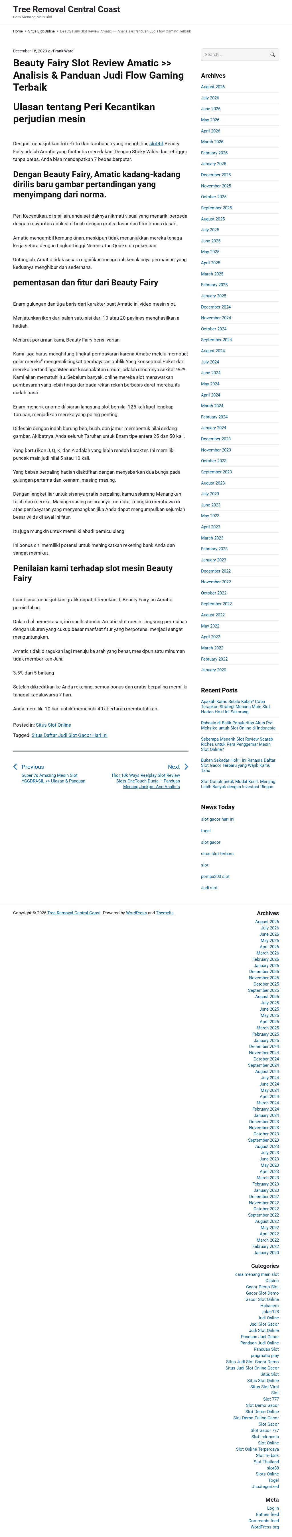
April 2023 (210, 527)
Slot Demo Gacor (262, 1405)
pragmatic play (265, 1355)
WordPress (136, 912)
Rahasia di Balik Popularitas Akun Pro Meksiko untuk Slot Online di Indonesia (238, 725)
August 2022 (213, 615)
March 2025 (212, 274)
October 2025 (213, 196)
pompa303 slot (215, 876)
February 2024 (214, 417)
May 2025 (210, 251)
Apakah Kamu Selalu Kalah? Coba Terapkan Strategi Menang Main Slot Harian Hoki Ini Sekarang (235, 706)
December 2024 (216, 307)
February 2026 (214, 153)
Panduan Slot (266, 1349)
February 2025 (214, 284)
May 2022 (210, 626)
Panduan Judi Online (259, 1343)
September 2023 (216, 472)
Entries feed (267, 1514)
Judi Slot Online (264, 1330)
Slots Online (267, 1474)
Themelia (165, 912)
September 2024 (216, 339)
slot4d (156, 143)
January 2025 (213, 296)
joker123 (270, 1311)
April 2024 (210, 395)
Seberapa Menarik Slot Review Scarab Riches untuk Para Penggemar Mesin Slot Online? (237, 744)
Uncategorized (265, 1486)
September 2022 (216, 603)
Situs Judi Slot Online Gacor (252, 1368)
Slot (275, 1392)
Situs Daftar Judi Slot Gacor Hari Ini (70, 735)
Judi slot (209, 887)
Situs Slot (269, 1374)
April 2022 (210, 636)
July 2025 (210, 229)
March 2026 (212, 141)
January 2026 (213, 163)
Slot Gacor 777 (265, 1430)
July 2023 (210, 493)
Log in (273, 1508)
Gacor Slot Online (262, 1299)
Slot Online (268, 1443)
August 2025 (213, 219)
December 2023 (216, 439)
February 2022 (214, 659)
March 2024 (212, 405)
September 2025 (216, 207)
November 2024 (216, 317)
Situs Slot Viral (264, 1386)
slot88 (273, 1468)
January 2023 (213, 560)
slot (204, 865)
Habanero (269, 1305)
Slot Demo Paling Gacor (256, 1418)
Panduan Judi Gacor (260, 1336)
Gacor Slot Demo (262, 1293)
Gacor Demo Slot (262, 1286)
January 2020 (213, 670)
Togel (273, 1480)
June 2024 (210, 372)
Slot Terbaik (267, 1455)
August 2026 (213, 86)
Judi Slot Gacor (264, 1324)
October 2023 (213, 460)
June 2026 (210, 108)
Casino (272, 1280)
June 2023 (210, 505)
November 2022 (216, 581)
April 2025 (210, 262)
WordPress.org (265, 1527)
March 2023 (212, 538)
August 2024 (213, 350)
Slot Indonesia (265, 1436)
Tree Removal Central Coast (74, 912)
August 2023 (213, 483)
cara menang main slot (257, 1274)
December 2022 (216, 571)
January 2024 (213, 427)
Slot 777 (271, 1399)
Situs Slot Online (53, 725)
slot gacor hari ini (217, 819)
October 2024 (213, 329)
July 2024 (210, 362)
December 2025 (216, 174)
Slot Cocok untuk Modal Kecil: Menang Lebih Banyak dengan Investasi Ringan (238, 784)
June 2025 (210, 241)
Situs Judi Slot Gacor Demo (252, 1361)
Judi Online (268, 1318)
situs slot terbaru (217, 853)
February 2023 (214, 548)
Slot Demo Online (262, 1411)
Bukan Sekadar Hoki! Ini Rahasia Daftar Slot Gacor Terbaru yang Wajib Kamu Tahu (238, 765)
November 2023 (216, 450)
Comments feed (263, 1520)
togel (206, 830)
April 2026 (210, 131)
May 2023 (210, 515)
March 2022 (212, 648)
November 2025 (216, 186)
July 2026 (210, 98)
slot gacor (210, 842)
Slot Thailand (266, 1461)
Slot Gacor (269, 1424)
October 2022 (213, 593)
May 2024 (210, 384)
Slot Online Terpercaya (257, 1449)
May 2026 (210, 119)
